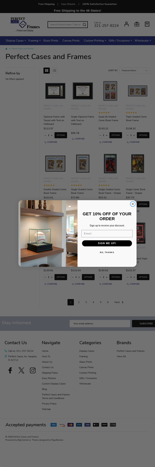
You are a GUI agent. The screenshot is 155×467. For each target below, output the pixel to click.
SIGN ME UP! (107, 243)
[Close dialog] (132, 204)
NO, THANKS (107, 252)
